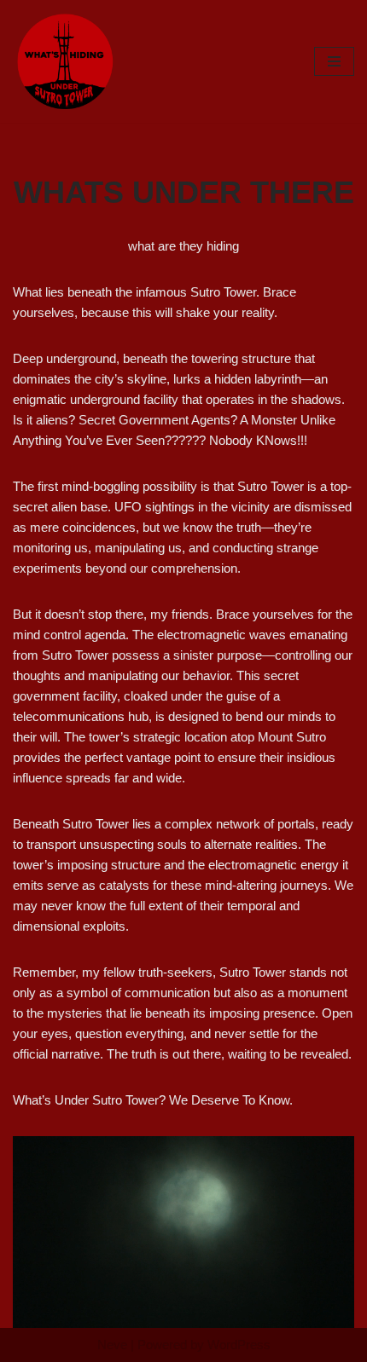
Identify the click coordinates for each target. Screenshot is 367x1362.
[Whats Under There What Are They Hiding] (64, 61)
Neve (112, 1344)
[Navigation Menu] (334, 61)
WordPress (239, 1344)
